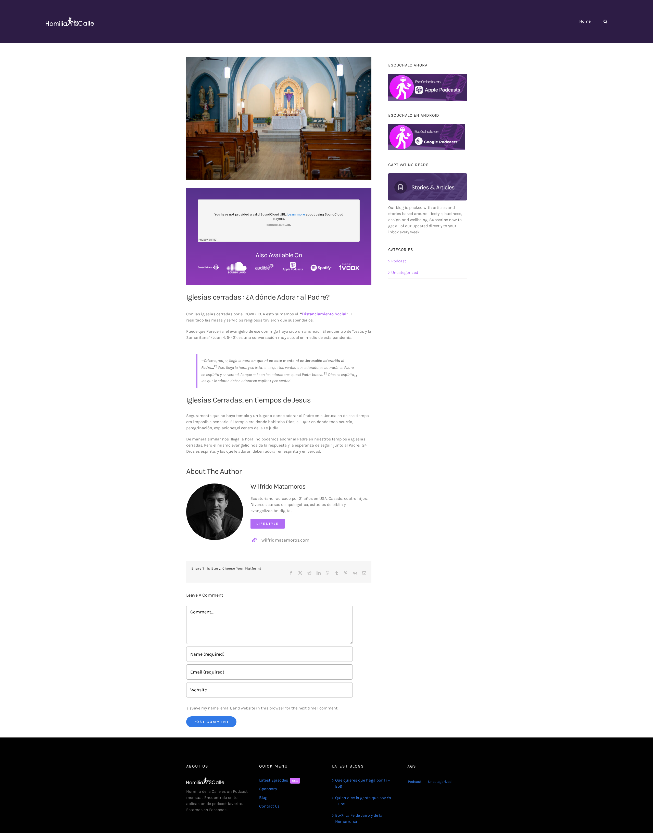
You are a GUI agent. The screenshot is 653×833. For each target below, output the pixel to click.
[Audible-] (265, 263)
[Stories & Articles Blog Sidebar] (427, 175)
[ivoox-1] (349, 263)
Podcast (398, 261)
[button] (605, 21)
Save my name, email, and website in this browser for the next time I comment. (264, 708)
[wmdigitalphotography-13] (214, 485)
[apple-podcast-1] (293, 263)
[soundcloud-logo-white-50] (236, 263)
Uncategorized (404, 272)
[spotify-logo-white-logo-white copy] (321, 263)
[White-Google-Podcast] (208, 263)
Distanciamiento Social (324, 314)
